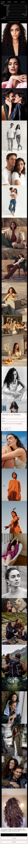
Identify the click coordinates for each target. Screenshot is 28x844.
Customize (14, 838)
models (3, 2)
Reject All (14, 841)
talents (9, 2)
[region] (14, 836)
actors (15, 2)
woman (2, 3)
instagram (3, 18)
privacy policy (19, 423)
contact (23, 2)
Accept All (14, 834)
